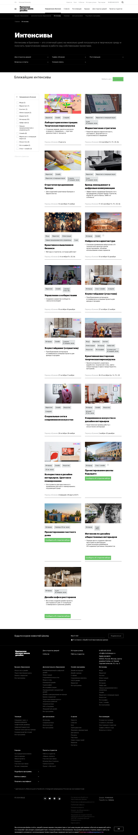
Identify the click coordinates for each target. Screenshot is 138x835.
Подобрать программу (93, 16)
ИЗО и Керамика (48, 706)
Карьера (87, 9)
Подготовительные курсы (23, 673)
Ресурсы (74, 735)
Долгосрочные (48, 725)
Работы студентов (77, 654)
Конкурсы (18, 761)
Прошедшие (118, 79)
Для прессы (75, 732)
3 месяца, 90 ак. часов (62, 527)
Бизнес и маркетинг (21, 675)
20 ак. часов (50, 469)
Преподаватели (76, 727)
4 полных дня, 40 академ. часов (112, 350)
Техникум (66, 16)
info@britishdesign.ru (107, 653)
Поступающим (76, 9)
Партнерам (101, 2)
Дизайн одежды (76, 673)
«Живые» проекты (49, 756)
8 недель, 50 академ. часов (73, 179)
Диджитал (49, 117)
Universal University (25, 2)
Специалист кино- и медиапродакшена (21, 721)
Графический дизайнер (22, 724)
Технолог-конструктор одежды (25, 729)
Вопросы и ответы (105, 730)
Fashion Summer (48, 763)
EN (15, 2)
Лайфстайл (110, 345)
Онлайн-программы (78, 667)
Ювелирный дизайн (49, 682)
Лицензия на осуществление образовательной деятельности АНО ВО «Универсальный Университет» (82, 817)
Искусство (89, 349)
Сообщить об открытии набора (98, 478)
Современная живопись (79, 678)
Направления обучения (53, 9)
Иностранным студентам (107, 725)
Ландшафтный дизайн (50, 709)
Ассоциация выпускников (23, 753)
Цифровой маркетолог (22, 727)
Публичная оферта (77, 805)
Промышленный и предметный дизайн (53, 691)
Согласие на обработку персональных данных (79, 798)
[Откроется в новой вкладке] (45, 798)
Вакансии (74, 742)
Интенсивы (57, 16)
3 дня (76, 240)
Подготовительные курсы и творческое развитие (52, 700)
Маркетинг (89, 117)
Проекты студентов (115, 9)
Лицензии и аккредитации (79, 730)
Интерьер (89, 236)
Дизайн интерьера (77, 670)
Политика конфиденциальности (82, 802)
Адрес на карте (104, 656)
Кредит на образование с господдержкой (80, 811)
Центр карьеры (20, 756)
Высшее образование (21, 16)
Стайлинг (74, 675)
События (81, 2)
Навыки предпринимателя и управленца (58, 240)
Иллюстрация (66, 236)
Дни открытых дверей (99, 9)
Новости (69, 2)
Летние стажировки (21, 766)
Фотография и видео (50, 687)
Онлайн (57, 117)
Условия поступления (106, 720)
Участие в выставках (21, 763)
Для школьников (77, 16)
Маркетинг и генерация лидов (105, 117)
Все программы (20, 678)
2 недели (66, 117)
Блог (75, 2)
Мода (47, 236)
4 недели (111, 289)
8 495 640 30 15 (113, 2)
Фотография (100, 349)
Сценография (47, 685)
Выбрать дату (107, 79)
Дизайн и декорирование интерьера (55, 694)
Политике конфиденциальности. (91, 832)
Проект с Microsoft (49, 766)
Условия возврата (77, 807)
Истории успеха (91, 2)
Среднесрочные (48, 704)
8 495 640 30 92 (105, 650)
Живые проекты (20, 758)
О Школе (66, 9)
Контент (105, 341)
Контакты (74, 745)
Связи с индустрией (77, 740)
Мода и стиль (47, 680)
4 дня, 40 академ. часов (91, 122)
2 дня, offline (97, 528)
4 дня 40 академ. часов (60, 591)
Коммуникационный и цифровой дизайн (53, 671)
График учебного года (106, 727)
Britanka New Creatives (51, 761)
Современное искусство (51, 677)
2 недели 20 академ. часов (68, 342)
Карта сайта (75, 823)
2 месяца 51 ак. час (67, 289)
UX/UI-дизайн (75, 680)
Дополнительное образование (41, 16)
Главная (17, 21)
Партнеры (74, 737)
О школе (74, 716)
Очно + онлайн (100, 289)
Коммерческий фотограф (23, 732)
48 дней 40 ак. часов (90, 412)
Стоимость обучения (106, 722)
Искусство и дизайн (21, 670)
